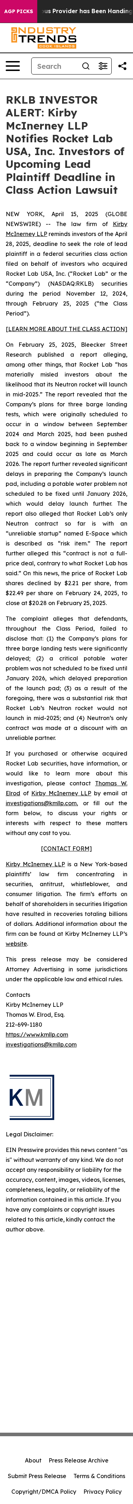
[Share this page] (122, 66)
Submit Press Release (37, 1476)
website (16, 943)
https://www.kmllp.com (37, 1034)
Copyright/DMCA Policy (43, 1491)
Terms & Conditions (99, 1476)
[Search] (85, 66)
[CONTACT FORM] (66, 848)
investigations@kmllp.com (41, 803)
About (33, 1460)
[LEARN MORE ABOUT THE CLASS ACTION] (66, 329)
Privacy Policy (102, 1491)
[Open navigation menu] (13, 66)
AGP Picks (18, 11)
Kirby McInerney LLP (61, 793)
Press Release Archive (79, 1460)
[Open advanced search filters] (102, 66)
